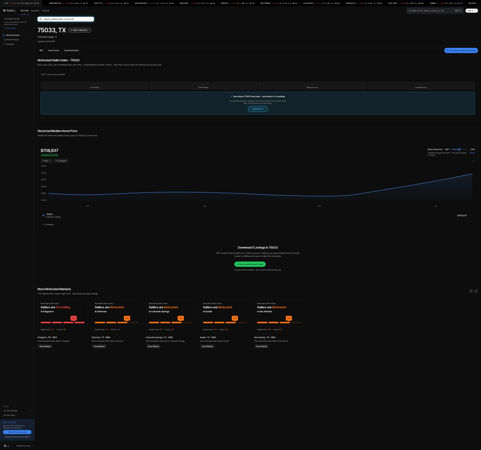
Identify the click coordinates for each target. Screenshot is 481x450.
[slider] (459, 149)
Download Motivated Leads (251, 264)
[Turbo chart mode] (473, 160)
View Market (45, 346)
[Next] (476, 291)
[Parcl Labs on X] (8, 446)
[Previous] (471, 291)
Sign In (470, 11)
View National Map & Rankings (462, 50)
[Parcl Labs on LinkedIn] (5, 446)
